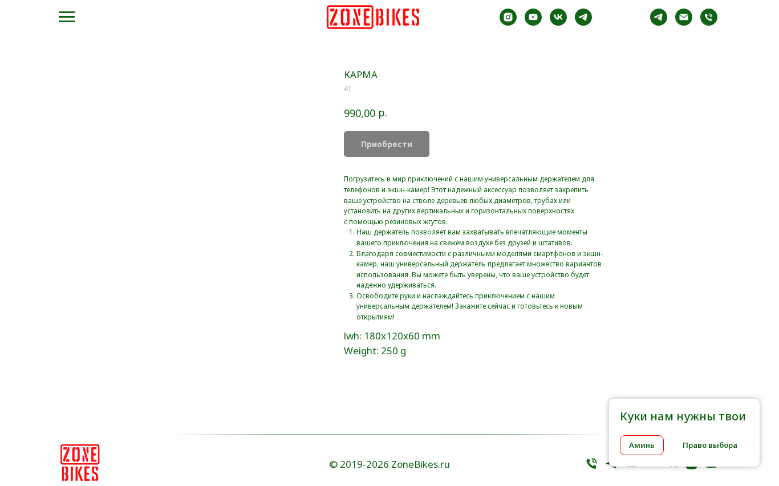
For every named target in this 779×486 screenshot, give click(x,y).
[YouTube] (711, 467)
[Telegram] (658, 22)
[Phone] (708, 22)
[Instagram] (508, 22)
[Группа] (583, 22)
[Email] (683, 22)
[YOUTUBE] (533, 22)
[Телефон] (592, 467)
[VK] (558, 22)
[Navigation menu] (67, 17)
